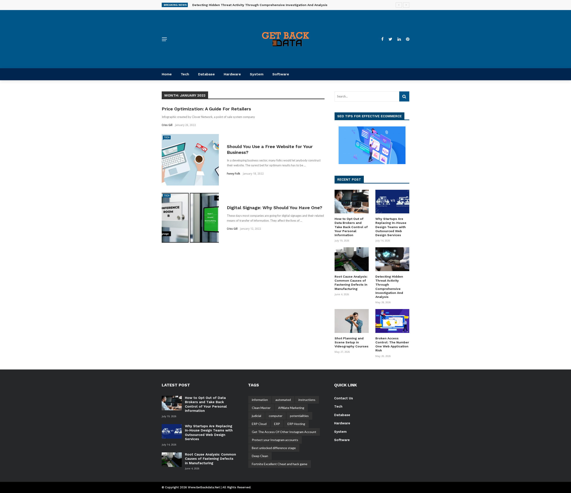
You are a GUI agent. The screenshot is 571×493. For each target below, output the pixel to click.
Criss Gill (167, 125)
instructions (306, 400)
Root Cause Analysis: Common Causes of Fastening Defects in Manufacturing (210, 458)
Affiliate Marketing (291, 408)
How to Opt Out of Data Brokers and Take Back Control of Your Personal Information (351, 227)
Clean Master (261, 408)
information (260, 400)
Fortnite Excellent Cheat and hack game (279, 464)
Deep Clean (260, 456)
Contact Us (343, 398)
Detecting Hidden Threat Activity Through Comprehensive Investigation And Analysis (259, 5)
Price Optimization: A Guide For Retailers (206, 108)
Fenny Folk (233, 173)
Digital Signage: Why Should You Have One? (274, 207)
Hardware (232, 74)
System (256, 74)
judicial (256, 416)
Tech (185, 74)
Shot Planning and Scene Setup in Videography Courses (351, 342)
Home (167, 74)
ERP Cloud (259, 424)
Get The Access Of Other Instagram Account (284, 432)
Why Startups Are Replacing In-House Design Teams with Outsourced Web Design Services (390, 227)
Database (206, 74)
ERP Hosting (296, 424)
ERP (277, 424)
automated (283, 400)
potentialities (299, 416)
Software (280, 74)
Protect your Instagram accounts (275, 440)
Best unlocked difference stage (274, 448)
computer (275, 416)
